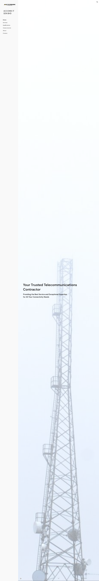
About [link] (4, 30)
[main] (55, 290)
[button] (97, 2)
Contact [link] (5, 33)
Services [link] (5, 22)
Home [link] (4, 20)
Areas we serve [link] (7, 28)
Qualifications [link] (6, 25)
